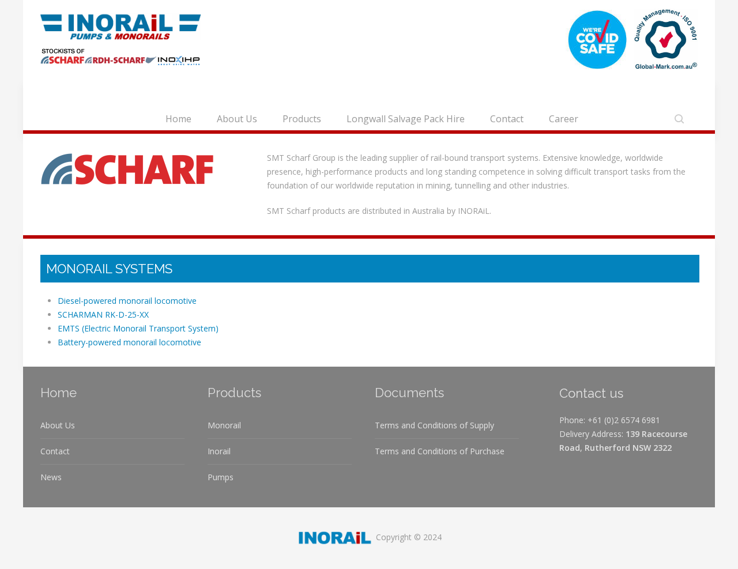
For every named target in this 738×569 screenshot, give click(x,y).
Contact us (591, 393)
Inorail (219, 451)
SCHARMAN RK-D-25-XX (103, 314)
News (51, 477)
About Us (237, 118)
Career (563, 118)
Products (302, 118)
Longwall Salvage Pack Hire (406, 118)
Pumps (221, 477)
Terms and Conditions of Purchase (439, 451)
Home (178, 118)
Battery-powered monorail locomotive (129, 342)
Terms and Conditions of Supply (434, 425)
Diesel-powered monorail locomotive (127, 300)
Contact (507, 118)
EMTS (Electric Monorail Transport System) (138, 328)
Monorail (224, 425)
